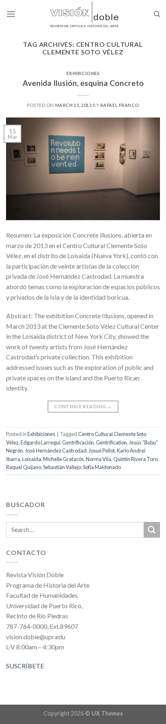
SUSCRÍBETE (25, 666)
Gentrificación (78, 442)
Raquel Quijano (23, 467)
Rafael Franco (119, 105)
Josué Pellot (102, 450)
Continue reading (83, 406)
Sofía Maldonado (102, 467)
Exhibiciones (83, 73)
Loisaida (31, 459)
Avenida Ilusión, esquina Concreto (83, 83)
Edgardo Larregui (40, 442)
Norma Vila (98, 459)
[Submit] (152, 530)
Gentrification (111, 442)
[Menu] (11, 14)
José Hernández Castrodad (56, 450)
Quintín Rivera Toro (135, 459)
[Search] (157, 14)
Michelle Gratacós (63, 459)
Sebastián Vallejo (62, 467)
